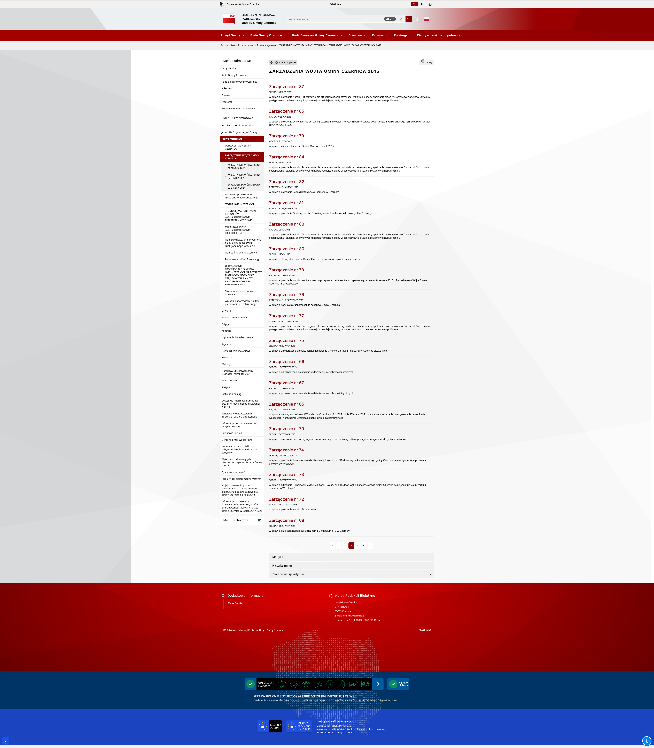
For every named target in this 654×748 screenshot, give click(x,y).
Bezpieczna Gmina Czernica (237, 125)
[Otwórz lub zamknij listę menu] (259, 61)
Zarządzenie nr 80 (286, 248)
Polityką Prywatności (341, 726)
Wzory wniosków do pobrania (238, 108)
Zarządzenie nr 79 (286, 135)
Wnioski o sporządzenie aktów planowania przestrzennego (242, 302)
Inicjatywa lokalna (232, 433)
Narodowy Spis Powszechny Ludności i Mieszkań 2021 (237, 372)
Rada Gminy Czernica (234, 75)
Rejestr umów (229, 380)
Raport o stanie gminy (234, 317)
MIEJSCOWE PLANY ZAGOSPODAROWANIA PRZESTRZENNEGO (238, 230)
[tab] (414, 4)
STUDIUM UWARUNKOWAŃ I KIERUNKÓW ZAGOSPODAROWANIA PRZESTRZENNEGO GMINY (241, 215)
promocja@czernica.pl (353, 615)
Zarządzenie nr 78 (286, 269)
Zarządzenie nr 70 (286, 428)
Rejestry (226, 344)
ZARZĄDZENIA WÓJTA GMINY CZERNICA (242, 157)
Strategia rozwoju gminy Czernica (239, 293)
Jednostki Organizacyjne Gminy (239, 132)
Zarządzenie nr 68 (286, 520)
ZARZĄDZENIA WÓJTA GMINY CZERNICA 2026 (244, 166)
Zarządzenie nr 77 (286, 315)
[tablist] (422, 4)
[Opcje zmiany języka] (426, 19)
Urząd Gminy (229, 68)
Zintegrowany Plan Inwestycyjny (243, 259)
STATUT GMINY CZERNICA (239, 204)
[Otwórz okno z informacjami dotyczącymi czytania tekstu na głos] (271, 62)
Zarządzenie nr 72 (286, 499)
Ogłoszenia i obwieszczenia (237, 337)
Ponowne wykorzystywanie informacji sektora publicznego (239, 415)
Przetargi (227, 101)
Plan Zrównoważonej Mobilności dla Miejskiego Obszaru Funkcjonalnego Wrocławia (243, 242)
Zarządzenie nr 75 (286, 340)
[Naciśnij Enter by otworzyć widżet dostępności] (417, 19)
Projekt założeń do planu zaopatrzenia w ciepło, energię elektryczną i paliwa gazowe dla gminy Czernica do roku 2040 (240, 490)
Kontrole (226, 330)
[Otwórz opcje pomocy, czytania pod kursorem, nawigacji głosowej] (646, 740)
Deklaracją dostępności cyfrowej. (382, 700)
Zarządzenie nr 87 (286, 86)
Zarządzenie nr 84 (286, 157)
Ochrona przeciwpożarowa (237, 439)
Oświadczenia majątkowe (236, 350)
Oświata (226, 310)
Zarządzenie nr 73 (286, 474)
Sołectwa (227, 88)
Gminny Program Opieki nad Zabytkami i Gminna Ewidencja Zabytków (239, 449)
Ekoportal (227, 357)
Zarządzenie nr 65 (286, 404)
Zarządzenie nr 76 (286, 294)
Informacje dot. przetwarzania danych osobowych (239, 425)
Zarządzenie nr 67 (286, 382)
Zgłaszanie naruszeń (233, 472)
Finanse (226, 95)
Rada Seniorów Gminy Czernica (239, 81)
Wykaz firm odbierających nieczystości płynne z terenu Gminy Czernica (242, 462)
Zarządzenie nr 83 (286, 224)
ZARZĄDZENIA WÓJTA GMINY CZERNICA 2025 (244, 176)
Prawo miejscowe (232, 138)
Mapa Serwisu (235, 603)
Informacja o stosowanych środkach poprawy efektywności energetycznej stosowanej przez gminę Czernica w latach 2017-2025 (242, 506)
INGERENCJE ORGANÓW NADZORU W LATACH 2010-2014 (243, 196)
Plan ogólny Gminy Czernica (241, 252)
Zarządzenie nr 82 (286, 181)
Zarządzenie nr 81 (286, 202)
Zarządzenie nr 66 (286, 361)
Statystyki (227, 387)
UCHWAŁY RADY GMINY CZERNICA (238, 147)
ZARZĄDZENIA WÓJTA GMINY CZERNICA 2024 (244, 186)
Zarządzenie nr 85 (286, 111)
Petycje (226, 324)
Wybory (226, 364)
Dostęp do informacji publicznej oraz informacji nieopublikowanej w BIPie (241, 403)
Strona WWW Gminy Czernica (243, 4)
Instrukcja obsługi (232, 394)
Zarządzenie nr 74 (286, 450)
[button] (335, 4)
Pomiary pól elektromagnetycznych (241, 478)
